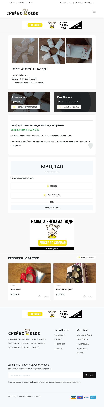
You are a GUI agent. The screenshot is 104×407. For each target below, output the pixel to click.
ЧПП (31, 3)
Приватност (59, 343)
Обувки (13, 286)
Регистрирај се (84, 3)
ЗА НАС (22, 3)
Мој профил (59, 334)
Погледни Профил (70, 107)
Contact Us (82, 339)
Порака (53, 186)
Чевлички (16, 289)
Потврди (89, 375)
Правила (58, 348)
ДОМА (12, 3)
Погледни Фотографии (27, 107)
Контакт (57, 339)
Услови (80, 352)
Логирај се (66, 3)
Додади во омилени (52, 207)
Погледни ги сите (87, 257)
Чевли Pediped (64, 289)
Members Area (84, 334)
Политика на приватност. (71, 382)
